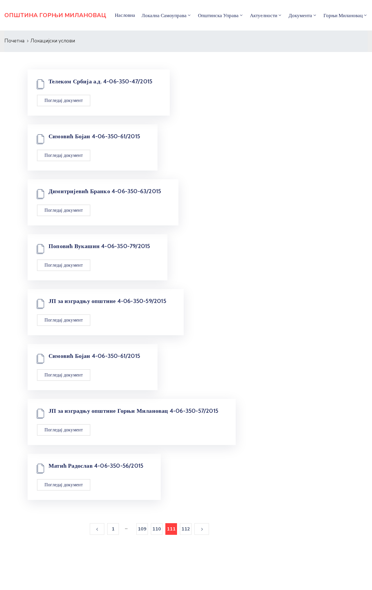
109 (142, 529)
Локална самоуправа (164, 15)
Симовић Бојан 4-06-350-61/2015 (94, 136)
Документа (300, 15)
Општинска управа (218, 15)
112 (185, 529)
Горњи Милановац (343, 15)
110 (156, 529)
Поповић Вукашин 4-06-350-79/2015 (99, 246)
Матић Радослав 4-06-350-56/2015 (96, 465)
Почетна (14, 40)
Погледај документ (63, 100)
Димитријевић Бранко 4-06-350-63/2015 (105, 191)
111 (171, 529)
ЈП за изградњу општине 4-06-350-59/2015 (107, 300)
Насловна (125, 15)
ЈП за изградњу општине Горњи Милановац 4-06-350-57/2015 (133, 410)
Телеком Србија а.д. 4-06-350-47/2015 (100, 81)
